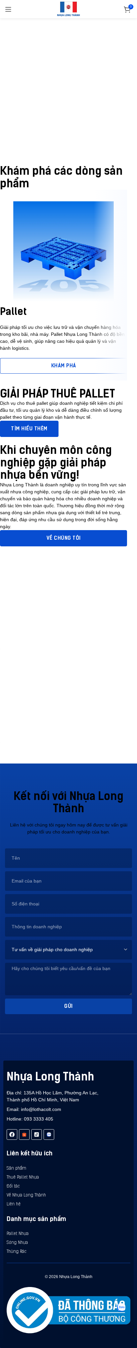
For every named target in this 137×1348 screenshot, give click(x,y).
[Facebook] (12, 1134)
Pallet (13, 311)
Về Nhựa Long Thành (26, 1195)
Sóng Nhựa (17, 1242)
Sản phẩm (16, 1168)
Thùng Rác (17, 1251)
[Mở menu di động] (8, 9)
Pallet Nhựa (18, 1233)
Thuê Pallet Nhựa (23, 1177)
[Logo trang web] (68, 8)
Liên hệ (14, 1204)
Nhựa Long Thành (50, 1076)
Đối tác (13, 1186)
